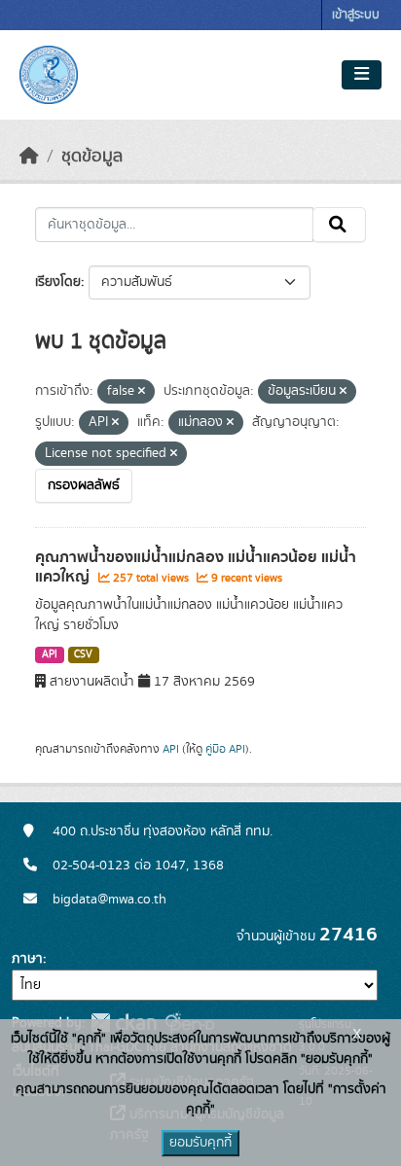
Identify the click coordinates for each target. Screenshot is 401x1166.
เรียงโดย (58, 282)
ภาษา (27, 959)
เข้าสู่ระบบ (356, 15)
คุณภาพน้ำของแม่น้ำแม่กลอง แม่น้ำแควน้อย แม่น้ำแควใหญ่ (195, 567)
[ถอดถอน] (141, 392)
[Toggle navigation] (362, 74)
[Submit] (339, 224)
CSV (83, 654)
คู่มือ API (225, 749)
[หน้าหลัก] (29, 156)
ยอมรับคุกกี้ (200, 1142)
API (49, 654)
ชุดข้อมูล (92, 156)
